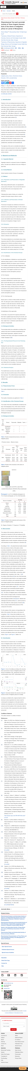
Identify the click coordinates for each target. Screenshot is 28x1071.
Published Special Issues (8, 949)
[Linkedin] (15, 975)
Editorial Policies (18, 1037)
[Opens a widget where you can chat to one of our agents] (23, 1068)
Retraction (17, 1056)
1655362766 (6, 988)
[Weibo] (22, 975)
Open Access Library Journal (7, 17)
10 (22, 574)
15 (16, 598)
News (2, 1045)
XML (23, 48)
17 (16, 600)
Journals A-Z (4, 1035)
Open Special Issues (7, 946)
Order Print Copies (5, 1054)
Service (3, 1048)
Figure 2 (13, 634)
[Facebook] (9, 975)
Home (4, 10)
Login (3, 7)
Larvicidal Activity (13, 78)
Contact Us (4, 963)
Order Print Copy (5, 960)
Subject (2, 1037)
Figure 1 (7, 634)
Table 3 (8, 614)
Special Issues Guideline (8, 952)
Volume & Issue (4, 1062)
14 (14, 598)
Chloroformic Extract (17, 75)
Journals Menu (6, 909)
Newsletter (4, 957)
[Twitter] (2, 975)
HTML (19, 48)
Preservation (18, 1054)
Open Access (18, 1050)
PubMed (12, 904)
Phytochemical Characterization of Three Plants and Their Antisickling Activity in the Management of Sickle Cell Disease (14, 937)
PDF (16, 48)
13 (2, 592)
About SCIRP (19, 1033)
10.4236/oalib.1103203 (9, 48)
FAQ (2, 966)
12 (17, 586)
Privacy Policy (18, 1058)
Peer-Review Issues (19, 1041)
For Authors (17, 1039)
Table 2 (21, 398)
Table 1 (2, 391)
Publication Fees (19, 1043)
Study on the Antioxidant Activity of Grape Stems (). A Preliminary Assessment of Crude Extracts (13, 929)
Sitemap (3, 1041)
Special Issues (18, 1045)
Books (2, 1039)
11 (13, 576)
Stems (10, 75)
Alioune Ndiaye (4, 31)
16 (18, 598)
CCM (7, 78)
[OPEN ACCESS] (23, 2)
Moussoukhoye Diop (14, 31)
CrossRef (7, 850)
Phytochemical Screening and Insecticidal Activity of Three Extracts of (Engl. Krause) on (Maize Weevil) (14, 924)
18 (23, 602)
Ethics (16, 1035)
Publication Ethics (19, 1052)
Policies (17, 1048)
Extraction (3, 78)
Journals (9, 10)
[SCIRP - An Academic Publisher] (10, 2)
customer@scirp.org (8, 983)
